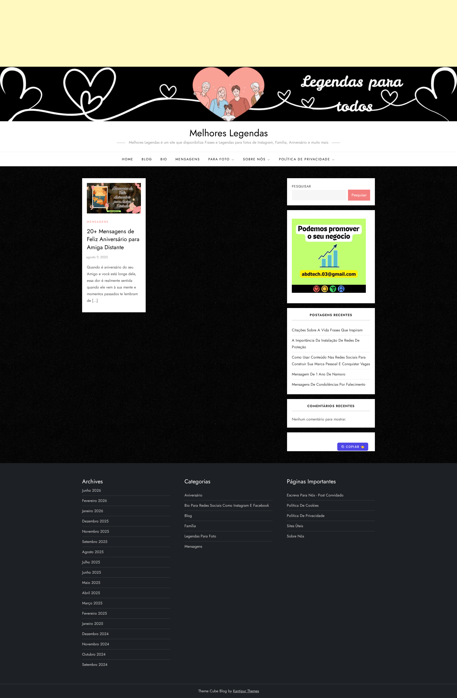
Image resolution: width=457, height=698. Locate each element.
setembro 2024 (94, 664)
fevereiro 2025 (94, 613)
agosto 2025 (93, 552)
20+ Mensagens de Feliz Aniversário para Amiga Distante (113, 239)
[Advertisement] (228, 33)
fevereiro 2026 (94, 500)
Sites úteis (295, 526)
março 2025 (92, 603)
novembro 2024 (95, 644)
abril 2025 (91, 593)
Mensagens (187, 159)
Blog (147, 159)
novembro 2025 (95, 531)
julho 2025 (91, 562)
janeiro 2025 (92, 623)
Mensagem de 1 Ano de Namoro (318, 374)
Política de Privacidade (304, 159)
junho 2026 (91, 490)
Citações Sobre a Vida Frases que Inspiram (327, 330)
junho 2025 (91, 572)
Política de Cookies (302, 505)
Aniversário (193, 495)
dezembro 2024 (95, 634)
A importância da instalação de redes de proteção (325, 344)
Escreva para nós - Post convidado (315, 495)
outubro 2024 (93, 654)
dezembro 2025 (95, 521)
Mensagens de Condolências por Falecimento (328, 384)
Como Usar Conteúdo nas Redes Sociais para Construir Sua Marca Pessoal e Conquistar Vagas (331, 360)
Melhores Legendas (228, 133)
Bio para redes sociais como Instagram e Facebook (226, 505)
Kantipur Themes (246, 691)
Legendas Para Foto (200, 536)
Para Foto (219, 159)
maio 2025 (91, 582)
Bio (163, 159)
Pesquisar (301, 186)
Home (127, 159)
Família (190, 526)
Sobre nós (254, 159)
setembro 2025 (94, 541)
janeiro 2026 (92, 511)
